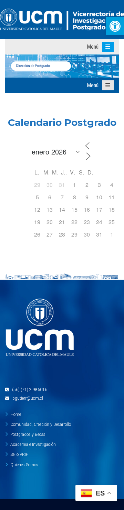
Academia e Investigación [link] (33, 444)
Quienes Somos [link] (24, 464)
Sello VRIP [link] (19, 454)
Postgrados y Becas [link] (27, 434)
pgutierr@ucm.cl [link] (27, 398)
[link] (115, 26)
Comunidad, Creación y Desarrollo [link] (40, 424)
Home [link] (15, 414)
